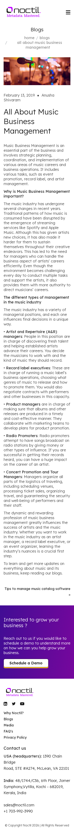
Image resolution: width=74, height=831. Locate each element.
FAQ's (8, 731)
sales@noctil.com (19, 805)
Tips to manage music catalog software (37, 589)
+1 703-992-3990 (18, 811)
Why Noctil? (14, 713)
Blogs (45, 37)
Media (9, 725)
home (29, 37)
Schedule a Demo (26, 663)
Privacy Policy (15, 737)
